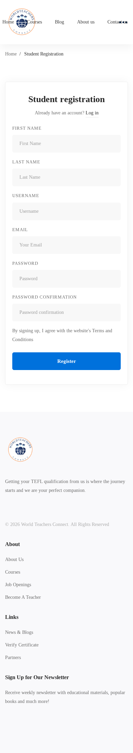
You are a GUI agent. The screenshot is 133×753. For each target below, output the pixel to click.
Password (25, 263)
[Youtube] (36, 727)
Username (25, 195)
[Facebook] (15, 727)
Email (20, 229)
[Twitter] (5, 727)
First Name (27, 128)
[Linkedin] (47, 727)
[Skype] (26, 727)
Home (11, 54)
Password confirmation (44, 297)
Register (66, 361)
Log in (92, 112)
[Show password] (114, 279)
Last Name (26, 161)
